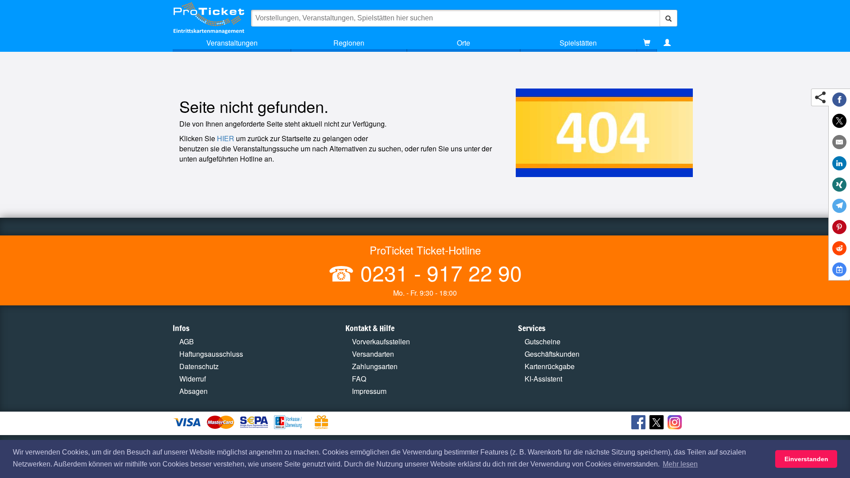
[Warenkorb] (647, 43)
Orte (463, 43)
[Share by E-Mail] (839, 142)
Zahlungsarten (375, 366)
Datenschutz (199, 366)
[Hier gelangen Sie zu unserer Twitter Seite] (657, 423)
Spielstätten (578, 43)
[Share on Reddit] (839, 248)
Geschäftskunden (552, 354)
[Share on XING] (839, 184)
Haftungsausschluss (211, 354)
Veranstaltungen (232, 43)
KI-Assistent (543, 379)
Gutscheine (542, 341)
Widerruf (192, 379)
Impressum (369, 391)
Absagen (193, 391)
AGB (186, 341)
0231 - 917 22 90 (438, 272)
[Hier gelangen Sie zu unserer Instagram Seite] (676, 423)
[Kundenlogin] (667, 43)
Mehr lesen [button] (680, 464)
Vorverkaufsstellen (381, 341)
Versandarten (373, 354)
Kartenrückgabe (550, 366)
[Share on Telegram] (839, 206)
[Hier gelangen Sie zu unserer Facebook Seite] (639, 423)
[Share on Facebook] (839, 100)
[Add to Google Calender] (839, 269)
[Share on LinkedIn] (839, 163)
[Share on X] (839, 121)
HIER (225, 138)
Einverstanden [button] (806, 459)
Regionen (348, 43)
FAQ (359, 379)
